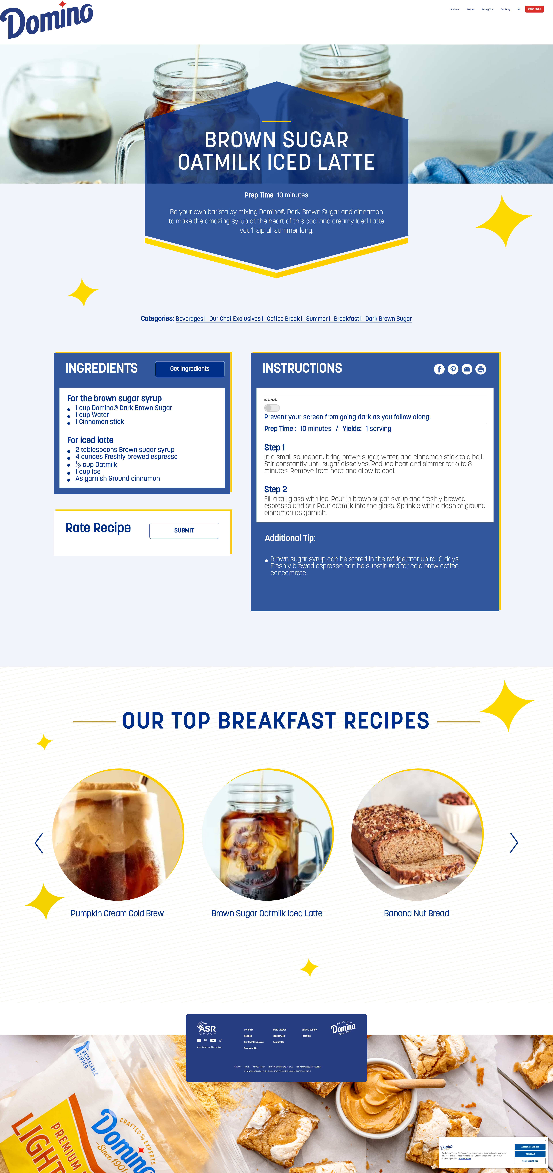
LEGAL (247, 1146)
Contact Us (278, 1121)
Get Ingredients (190, 369)
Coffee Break (283, 319)
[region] (493, 1152)
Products (455, 9)
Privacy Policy (465, 1158)
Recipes (471, 9)
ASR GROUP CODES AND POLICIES (308, 1146)
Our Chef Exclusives (235, 319)
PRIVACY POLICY (259, 1146)
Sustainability (250, 1127)
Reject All (530, 1154)
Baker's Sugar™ (309, 1109)
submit (184, 531)
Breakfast (346, 319)
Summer (317, 319)
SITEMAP (237, 1146)
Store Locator (279, 1109)
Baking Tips (487, 9)
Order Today (534, 9)
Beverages (189, 319)
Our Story (505, 9)
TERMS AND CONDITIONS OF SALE (280, 1146)
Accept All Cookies (530, 1147)
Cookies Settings (530, 1161)
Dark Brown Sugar (388, 319)
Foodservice (279, 1115)
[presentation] (39, 922)
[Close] (545, 1140)
